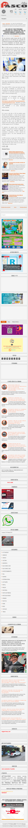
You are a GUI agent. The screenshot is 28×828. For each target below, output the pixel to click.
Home (3, 23)
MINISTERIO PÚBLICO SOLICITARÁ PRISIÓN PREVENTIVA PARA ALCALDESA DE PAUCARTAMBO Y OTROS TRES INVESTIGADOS (17, 388)
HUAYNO (4, 576)
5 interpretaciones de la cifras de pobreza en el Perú (16, 195)
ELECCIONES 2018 (6, 568)
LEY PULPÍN (5, 582)
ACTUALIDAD (5, 552)
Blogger (24, 824)
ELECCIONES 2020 (6, 566)
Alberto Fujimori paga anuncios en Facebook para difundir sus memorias (16, 152)
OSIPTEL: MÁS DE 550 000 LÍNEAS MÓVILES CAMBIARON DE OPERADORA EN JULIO (17, 422)
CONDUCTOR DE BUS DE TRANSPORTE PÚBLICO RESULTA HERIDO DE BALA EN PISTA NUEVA (17, 445)
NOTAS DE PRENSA (7, 593)
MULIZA (4, 587)
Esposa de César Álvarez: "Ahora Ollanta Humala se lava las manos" (17, 174)
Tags (9, 321)
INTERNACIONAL (6, 579)
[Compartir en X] (5, 146)
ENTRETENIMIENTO (7, 571)
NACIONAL (8, 23)
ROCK (4, 606)
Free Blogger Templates (12, 825)
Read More (11, 159)
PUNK (4, 603)
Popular (3, 321)
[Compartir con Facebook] (7, 146)
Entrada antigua (23, 207)
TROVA (4, 611)
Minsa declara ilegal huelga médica (16, 184)
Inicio (15, 207)
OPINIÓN (4, 598)
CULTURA (5, 560)
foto (3, 574)
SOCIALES (5, 609)
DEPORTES (5, 563)
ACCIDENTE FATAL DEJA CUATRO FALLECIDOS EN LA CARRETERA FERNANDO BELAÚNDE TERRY (16, 456)
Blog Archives (15, 321)
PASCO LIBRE (13, 824)
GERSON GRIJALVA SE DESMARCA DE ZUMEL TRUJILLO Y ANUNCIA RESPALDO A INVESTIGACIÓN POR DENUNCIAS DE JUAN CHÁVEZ (14, 643)
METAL (4, 584)
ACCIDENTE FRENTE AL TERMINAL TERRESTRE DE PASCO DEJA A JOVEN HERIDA (17, 410)
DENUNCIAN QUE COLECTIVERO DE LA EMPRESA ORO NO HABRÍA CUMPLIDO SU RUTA (16, 433)
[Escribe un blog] (4, 146)
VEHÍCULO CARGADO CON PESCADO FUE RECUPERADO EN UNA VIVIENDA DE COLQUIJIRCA (16, 399)
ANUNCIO (5, 555)
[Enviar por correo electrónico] (3, 146)
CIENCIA (4, 557)
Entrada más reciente (5, 207)
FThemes (24, 825)
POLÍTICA (5, 601)
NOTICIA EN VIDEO (7, 595)
